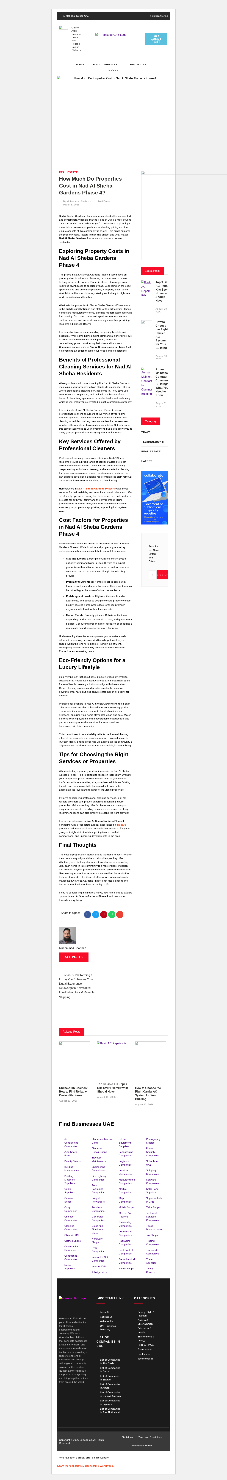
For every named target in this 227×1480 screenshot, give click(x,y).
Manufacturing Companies (127, 1181)
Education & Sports (144, 1330)
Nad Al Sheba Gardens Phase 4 (96, 488)
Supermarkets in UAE (154, 1200)
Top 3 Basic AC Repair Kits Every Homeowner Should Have (112, 1088)
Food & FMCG (146, 1344)
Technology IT (145, 1358)
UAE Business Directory (108, 1327)
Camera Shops (68, 1200)
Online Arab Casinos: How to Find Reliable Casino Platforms (73, 1091)
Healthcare (144, 1354)
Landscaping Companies (126, 1153)
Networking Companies (125, 1224)
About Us (105, 1312)
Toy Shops (152, 1235)
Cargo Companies (70, 1209)
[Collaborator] (154, 523)
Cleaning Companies (70, 1227)
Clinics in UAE (72, 1235)
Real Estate (68, 172)
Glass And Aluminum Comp (97, 1229)
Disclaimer (127, 1437)
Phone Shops (126, 1268)
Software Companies (152, 1181)
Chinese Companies (70, 1218)
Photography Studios (153, 1141)
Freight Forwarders (98, 1200)
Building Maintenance (71, 1168)
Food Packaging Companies (98, 1189)
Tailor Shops (153, 1207)
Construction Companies (71, 1248)
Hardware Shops (97, 1240)
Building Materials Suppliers (69, 1180)
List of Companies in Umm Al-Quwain (110, 1394)
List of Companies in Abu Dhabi (110, 1361)
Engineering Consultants (98, 1168)
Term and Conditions (150, 1437)
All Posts (74, 957)
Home (80, 64)
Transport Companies (152, 1252)
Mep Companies (125, 1200)
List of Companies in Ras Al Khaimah (110, 1410)
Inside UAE (138, 64)
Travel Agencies (151, 1261)
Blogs (113, 69)
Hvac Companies (98, 1249)
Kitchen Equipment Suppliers (125, 1143)
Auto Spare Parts (70, 1153)
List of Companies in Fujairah (110, 1402)
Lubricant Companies (125, 1172)
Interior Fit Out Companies (100, 1259)
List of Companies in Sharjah (110, 1378)
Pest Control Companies (126, 1252)
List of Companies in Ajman (110, 1386)
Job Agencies (99, 1272)
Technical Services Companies (152, 1217)
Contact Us (106, 1316)
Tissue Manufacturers (154, 1227)
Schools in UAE (152, 1163)
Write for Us (106, 1321)
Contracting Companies (70, 1257)
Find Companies (105, 64)
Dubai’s (121, 824)
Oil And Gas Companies (125, 1233)
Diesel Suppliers (69, 1267)
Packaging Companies (125, 1242)
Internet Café (99, 1266)
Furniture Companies (98, 1209)
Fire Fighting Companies (99, 1178)
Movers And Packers (125, 1215)
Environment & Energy (146, 1338)
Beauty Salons (72, 1161)
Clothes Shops (72, 1240)
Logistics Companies (125, 1163)
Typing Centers (150, 1270)
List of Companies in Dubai (110, 1369)
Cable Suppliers (69, 1190)
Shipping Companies (152, 1172)
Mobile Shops (126, 1207)
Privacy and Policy (141, 1445)
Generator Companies (98, 1218)
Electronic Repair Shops (99, 1150)
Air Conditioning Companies (71, 1143)
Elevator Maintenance (99, 1159)
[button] (165, 67)
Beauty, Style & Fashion (146, 1314)
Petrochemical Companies (127, 1261)
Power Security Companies (152, 1152)
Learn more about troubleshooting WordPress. (85, 1465)
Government (145, 1349)
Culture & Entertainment (145, 1322)
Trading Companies (152, 1242)
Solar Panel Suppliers (152, 1190)
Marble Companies (125, 1190)
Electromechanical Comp (102, 1141)
